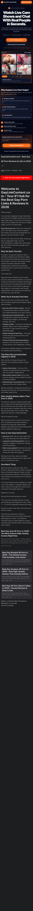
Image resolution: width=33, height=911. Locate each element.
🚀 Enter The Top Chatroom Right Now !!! (16, 177)
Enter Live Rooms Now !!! (16, 40)
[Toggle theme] (3, 166)
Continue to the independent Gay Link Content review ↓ (16, 151)
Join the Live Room (7, 605)
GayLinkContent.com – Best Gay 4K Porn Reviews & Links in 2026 (16, 159)
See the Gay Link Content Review (16, 44)
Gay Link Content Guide (8, 2)
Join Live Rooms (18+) (26, 2)
